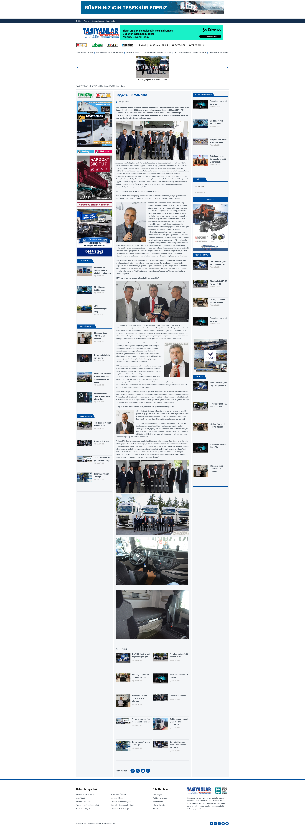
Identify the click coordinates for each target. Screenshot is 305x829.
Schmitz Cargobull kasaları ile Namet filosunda (198, 52)
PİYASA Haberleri (85, 416)
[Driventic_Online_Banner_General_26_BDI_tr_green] (171, 40)
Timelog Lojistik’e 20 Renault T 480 (152, 79)
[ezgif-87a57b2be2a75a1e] (152, 13)
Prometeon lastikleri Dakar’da (218, 446)
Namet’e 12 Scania (82, 52)
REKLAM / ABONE (160, 45)
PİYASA (142, 45)
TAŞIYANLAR (82, 86)
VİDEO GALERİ (197, 45)
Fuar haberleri (85, 261)
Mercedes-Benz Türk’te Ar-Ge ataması (100, 336)
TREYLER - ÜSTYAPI (202, 255)
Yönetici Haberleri (86, 326)
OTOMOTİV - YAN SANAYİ (203, 94)
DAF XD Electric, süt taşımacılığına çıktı (218, 384)
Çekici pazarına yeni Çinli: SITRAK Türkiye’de (140, 52)
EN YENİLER (180, 45)
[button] (77, 67)
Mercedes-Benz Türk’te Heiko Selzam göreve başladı (103, 396)
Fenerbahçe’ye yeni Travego (169, 52)
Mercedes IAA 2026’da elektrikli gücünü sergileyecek (102, 270)
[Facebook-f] (211, 823)
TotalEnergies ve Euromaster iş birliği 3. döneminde (218, 159)
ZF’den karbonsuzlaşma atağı (100, 309)
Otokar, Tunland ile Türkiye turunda (217, 425)
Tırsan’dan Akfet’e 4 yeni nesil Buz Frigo (107, 52)
